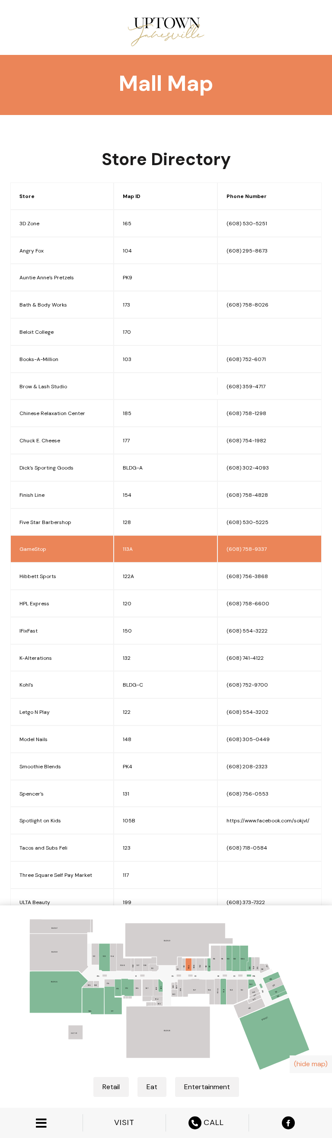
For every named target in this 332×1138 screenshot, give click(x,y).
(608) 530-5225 (247, 522)
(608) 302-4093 (248, 467)
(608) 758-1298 (246, 413)
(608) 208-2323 (247, 766)
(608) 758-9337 (247, 549)
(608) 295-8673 (247, 250)
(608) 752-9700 (247, 684)
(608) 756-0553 (247, 793)
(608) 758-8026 (247, 304)
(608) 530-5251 (247, 223)
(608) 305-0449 (248, 739)
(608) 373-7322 (246, 902)
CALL (214, 1122)
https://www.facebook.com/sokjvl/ (268, 820)
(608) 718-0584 (247, 847)
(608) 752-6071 (246, 359)
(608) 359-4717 (246, 386)
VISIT (124, 1123)
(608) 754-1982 (246, 440)
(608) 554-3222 (247, 630)
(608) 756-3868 (247, 576)
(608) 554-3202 (247, 712)
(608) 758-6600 (248, 603)
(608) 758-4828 (247, 495)
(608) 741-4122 (245, 658)
